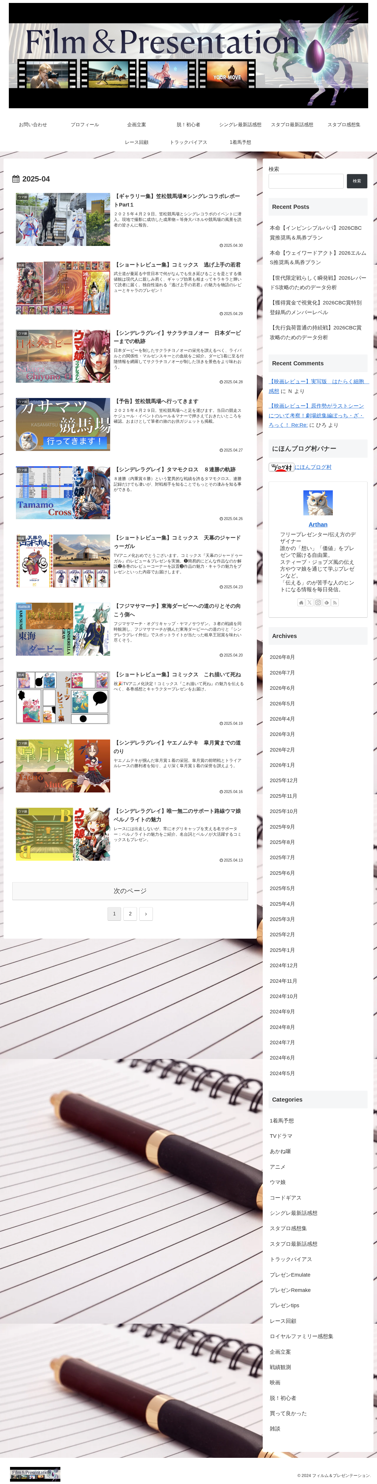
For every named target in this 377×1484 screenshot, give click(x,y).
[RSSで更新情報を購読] (335, 602)
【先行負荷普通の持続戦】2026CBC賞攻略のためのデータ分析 (316, 332)
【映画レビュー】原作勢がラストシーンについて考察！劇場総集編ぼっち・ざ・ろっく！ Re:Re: (316, 415)
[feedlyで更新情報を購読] (326, 602)
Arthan (318, 524)
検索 (274, 169)
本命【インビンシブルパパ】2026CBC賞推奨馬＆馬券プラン (316, 232)
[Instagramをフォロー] (318, 602)
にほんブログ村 (313, 467)
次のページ (130, 891)
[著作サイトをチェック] (301, 602)
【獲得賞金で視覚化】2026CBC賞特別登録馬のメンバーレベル (316, 307)
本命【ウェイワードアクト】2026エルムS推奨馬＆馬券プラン (318, 257)
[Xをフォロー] (309, 602)
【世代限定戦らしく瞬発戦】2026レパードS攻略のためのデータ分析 (318, 282)
